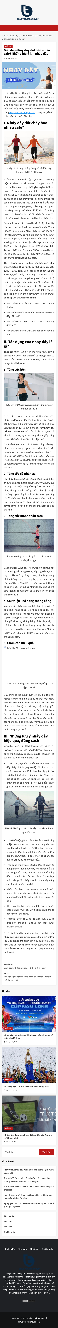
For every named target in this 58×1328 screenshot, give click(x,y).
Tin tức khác (9, 1232)
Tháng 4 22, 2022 (12, 58)
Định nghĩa (9, 1216)
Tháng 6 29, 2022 (11, 1090)
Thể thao (8, 46)
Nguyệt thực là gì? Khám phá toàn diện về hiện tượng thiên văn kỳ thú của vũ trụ (28, 1196)
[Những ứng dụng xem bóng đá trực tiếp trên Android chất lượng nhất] (29, 1114)
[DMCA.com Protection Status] (29, 1301)
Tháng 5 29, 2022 (11, 1142)
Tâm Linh (8, 1221)
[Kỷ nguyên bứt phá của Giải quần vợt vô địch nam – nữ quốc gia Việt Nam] (29, 1014)
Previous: (25, 966)
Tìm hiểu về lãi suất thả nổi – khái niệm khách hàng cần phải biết (29, 1188)
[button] (4, 28)
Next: (27, 977)
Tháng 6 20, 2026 (11, 1042)
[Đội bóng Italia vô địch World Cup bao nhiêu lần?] (29, 1065)
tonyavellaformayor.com (22, 112)
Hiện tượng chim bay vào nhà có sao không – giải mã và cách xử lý (29, 1171)
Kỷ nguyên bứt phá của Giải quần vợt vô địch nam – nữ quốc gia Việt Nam (29, 1205)
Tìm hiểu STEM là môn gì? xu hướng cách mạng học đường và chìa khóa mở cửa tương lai (27, 1180)
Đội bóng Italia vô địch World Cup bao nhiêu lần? (26, 1086)
